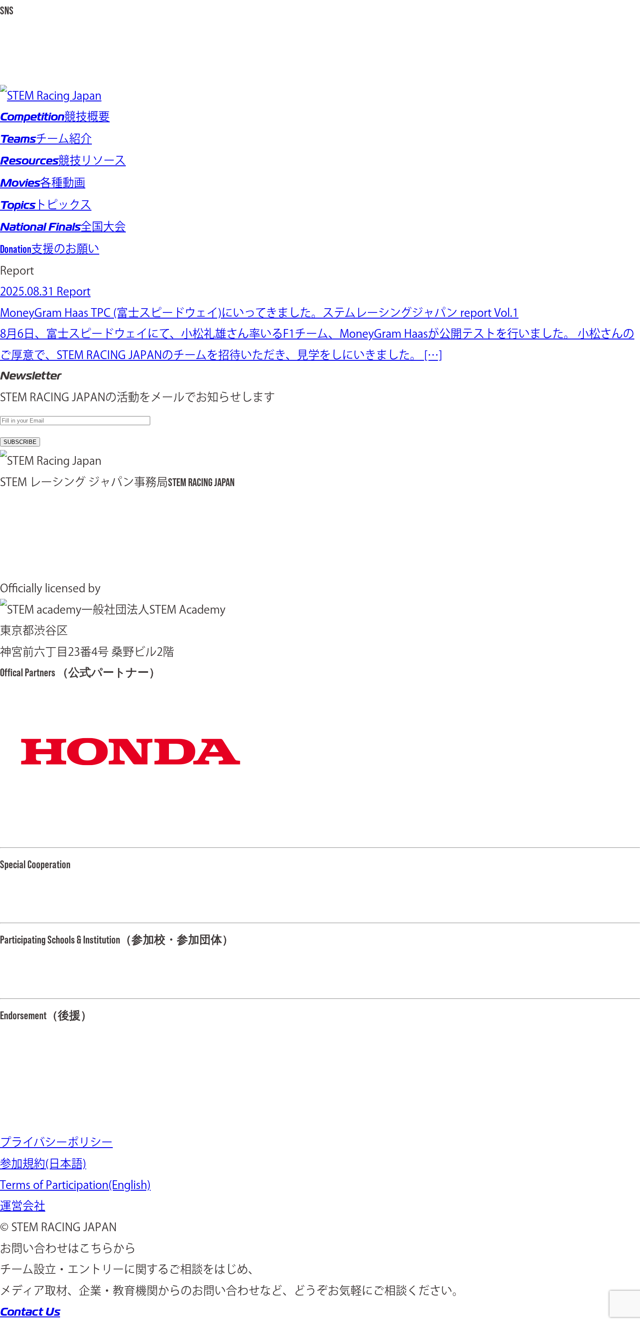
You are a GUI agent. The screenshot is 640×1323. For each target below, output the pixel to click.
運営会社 (22, 1205)
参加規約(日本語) (43, 1163)
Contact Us (30, 1312)
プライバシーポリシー (56, 1142)
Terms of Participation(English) (75, 1184)
